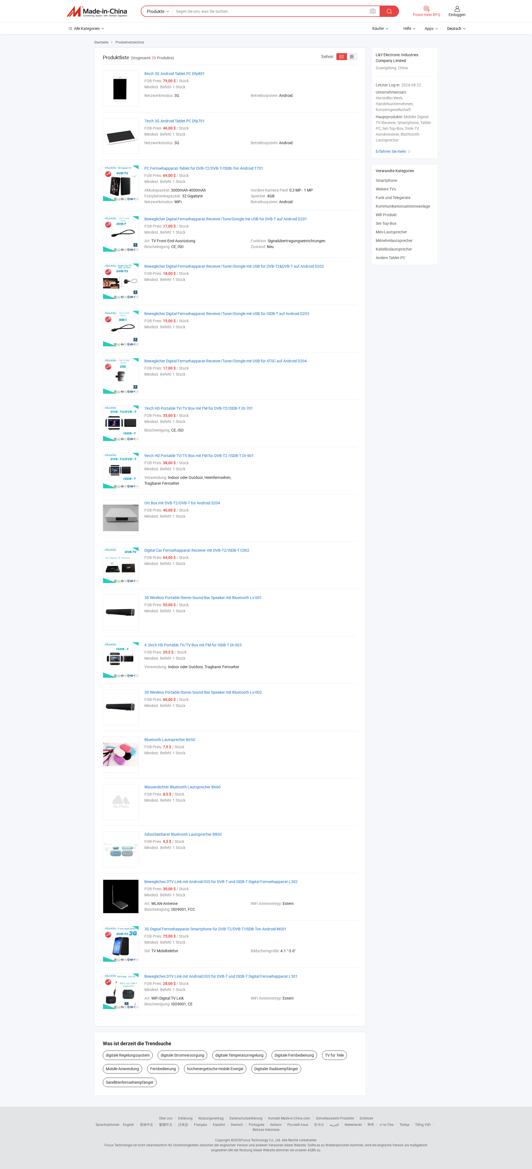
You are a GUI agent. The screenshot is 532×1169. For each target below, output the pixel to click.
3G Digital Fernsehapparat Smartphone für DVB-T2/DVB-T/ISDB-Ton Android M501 (215, 928)
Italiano (276, 1124)
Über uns (165, 1118)
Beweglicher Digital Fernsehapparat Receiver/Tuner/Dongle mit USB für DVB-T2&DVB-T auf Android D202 (234, 266)
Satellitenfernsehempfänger (130, 1082)
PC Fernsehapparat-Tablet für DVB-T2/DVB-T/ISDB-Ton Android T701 (203, 168)
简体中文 (146, 1124)
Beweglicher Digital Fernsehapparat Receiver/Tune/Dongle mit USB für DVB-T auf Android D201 (225, 218)
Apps (429, 28)
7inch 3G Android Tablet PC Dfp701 (174, 120)
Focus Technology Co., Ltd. (261, 1140)
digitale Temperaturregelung (239, 1055)
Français (200, 1124)
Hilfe (407, 28)
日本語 (183, 1124)
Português (256, 1124)
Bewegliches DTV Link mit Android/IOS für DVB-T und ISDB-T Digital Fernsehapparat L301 (221, 976)
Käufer (378, 28)
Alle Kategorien (87, 28)
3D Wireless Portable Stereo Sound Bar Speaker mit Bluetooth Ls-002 (203, 692)
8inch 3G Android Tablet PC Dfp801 (174, 73)
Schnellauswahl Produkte (335, 1118)
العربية (334, 1124)
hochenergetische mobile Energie (215, 1068)
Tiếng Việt (423, 1124)
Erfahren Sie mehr (393, 151)
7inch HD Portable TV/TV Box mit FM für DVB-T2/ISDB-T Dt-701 (198, 408)
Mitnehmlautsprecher (394, 240)
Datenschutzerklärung (245, 1118)
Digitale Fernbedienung (294, 1055)
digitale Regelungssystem (128, 1055)
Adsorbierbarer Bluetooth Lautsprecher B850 (183, 834)
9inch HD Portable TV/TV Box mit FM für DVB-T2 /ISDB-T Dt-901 (199, 455)
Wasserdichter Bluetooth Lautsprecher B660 (182, 786)
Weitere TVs (386, 189)
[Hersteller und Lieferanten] (96, 11)
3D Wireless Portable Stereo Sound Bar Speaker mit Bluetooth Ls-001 (203, 597)
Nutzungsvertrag (211, 1118)
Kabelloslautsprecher (394, 249)
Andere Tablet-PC (390, 257)
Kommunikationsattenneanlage (403, 206)
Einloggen (457, 14)
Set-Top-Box (386, 223)
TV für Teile (334, 1055)
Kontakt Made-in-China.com (289, 1118)
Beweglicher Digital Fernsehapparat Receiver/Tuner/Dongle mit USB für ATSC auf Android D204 (225, 360)
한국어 (319, 1124)
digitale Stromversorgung (182, 1055)
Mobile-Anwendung (122, 1068)
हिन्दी (371, 1124)
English (128, 1124)
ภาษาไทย (387, 1124)
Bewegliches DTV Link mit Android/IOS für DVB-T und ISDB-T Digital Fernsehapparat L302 (221, 881)
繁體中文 (165, 1124)
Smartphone (386, 180)
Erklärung (185, 1118)
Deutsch (237, 1124)
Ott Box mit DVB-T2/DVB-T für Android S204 (182, 502)
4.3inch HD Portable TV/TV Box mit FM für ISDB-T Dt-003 (193, 644)
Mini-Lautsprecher (391, 231)
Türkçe (404, 1124)
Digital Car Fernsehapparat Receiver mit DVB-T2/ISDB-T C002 (196, 550)
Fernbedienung (163, 1068)
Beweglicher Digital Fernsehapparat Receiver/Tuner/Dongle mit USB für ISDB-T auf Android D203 (226, 313)
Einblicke (366, 1118)
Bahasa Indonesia (266, 1129)
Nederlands (353, 1124)
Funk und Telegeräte (393, 197)
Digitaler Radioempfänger (276, 1068)
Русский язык (297, 1124)
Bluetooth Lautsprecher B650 (169, 739)
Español (219, 1124)
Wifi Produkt (386, 214)
